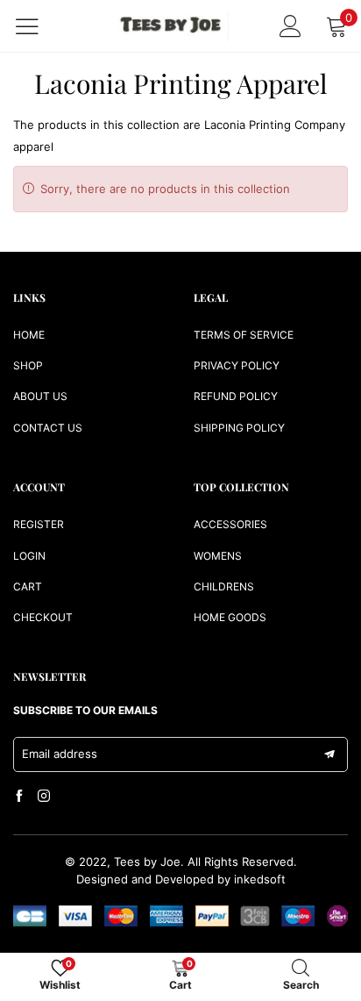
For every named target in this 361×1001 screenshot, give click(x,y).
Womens (218, 555)
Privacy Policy (237, 365)
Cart (27, 586)
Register (38, 524)
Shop (28, 365)
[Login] (290, 26)
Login (29, 555)
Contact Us (47, 427)
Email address (59, 754)
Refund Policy (236, 396)
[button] (329, 754)
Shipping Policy (239, 427)
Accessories (230, 524)
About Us (40, 396)
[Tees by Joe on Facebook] (19, 796)
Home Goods (230, 617)
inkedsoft (260, 879)
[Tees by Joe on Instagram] (43, 796)
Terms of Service (244, 334)
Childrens (224, 586)
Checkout (43, 617)
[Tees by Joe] (172, 26)
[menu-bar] (38, 26)
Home (29, 334)
